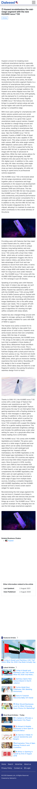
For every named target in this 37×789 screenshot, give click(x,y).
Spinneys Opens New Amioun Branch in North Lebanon (22, 681)
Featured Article (9, 638)
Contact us (18, 768)
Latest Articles (9, 667)
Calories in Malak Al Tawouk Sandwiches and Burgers (23, 737)
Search (10, 764)
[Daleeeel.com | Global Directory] (9, 2)
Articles (4, 18)
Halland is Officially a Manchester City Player (23, 719)
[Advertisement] (18, 39)
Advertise (18, 764)
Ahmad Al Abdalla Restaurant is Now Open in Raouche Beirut (23, 728)
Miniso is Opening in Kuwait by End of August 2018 (23, 754)
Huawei (10, 541)
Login (28, 768)
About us (27, 764)
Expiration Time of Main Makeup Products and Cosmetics (24, 745)
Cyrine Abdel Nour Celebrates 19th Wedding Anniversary (22, 689)
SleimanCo (12, 778)
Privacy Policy (6, 768)
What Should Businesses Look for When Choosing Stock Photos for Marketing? (24, 706)
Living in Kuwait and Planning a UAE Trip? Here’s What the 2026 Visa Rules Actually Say (18, 661)
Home (3, 764)
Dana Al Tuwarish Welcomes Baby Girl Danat (23, 697)
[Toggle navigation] (34, 2)
